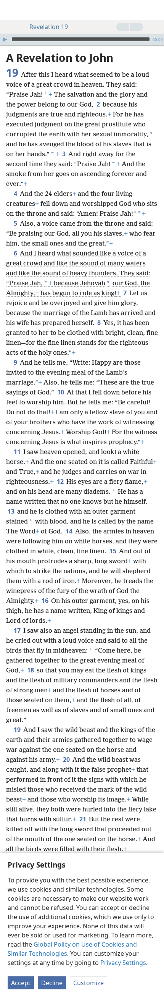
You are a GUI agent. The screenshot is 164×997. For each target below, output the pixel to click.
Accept (21, 983)
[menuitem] (11, 10)
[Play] (5, 39)
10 (61, 392)
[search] (154, 10)
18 (31, 670)
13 (12, 511)
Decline (52, 983)
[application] (82, 39)
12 (61, 481)
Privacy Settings (123, 962)
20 (67, 759)
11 (18, 452)
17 (18, 630)
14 (70, 531)
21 (83, 819)
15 (113, 551)
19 (18, 730)
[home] (11, 10)
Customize (88, 983)
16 (46, 600)
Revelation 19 (48, 27)
